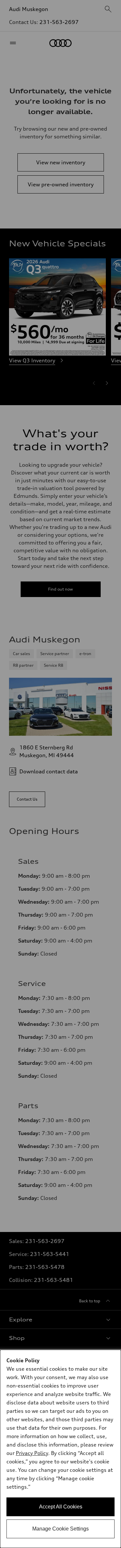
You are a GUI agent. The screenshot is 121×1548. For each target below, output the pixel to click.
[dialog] (60, 1449)
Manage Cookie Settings (60, 1528)
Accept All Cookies (60, 1506)
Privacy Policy (32, 1453)
